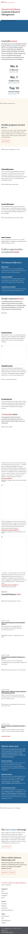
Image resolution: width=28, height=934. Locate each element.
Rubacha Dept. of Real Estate (7, 910)
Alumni (2, 891)
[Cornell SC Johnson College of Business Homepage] (14, 883)
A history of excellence (6, 277)
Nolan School (4, 905)
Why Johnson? (4, 267)
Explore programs (5, 141)
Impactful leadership (6, 333)
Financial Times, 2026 (13, 72)
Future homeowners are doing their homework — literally (13, 726)
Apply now (12, 872)
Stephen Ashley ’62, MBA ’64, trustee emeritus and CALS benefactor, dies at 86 (13, 692)
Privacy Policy (4, 930)
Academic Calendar (5, 916)
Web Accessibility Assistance (7, 932)
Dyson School (4, 903)
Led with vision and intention (8, 287)
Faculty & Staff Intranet (5, 920)
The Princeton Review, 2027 (13, 82)
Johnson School (4, 908)
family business (18, 783)
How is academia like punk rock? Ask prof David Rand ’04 (13, 623)
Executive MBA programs (7, 204)
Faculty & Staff (4, 895)
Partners (3, 897)
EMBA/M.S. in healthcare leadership (8, 793)
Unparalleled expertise (7, 366)
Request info (4, 872)
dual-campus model (21, 793)
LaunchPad (3, 922)
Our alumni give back (6, 399)
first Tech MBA (19, 791)
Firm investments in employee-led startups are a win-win (13, 657)
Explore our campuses (6, 847)
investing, (13, 783)
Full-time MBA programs (7, 169)
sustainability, (8, 783)
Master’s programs (6, 237)
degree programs (18, 766)
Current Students (4, 893)
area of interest (18, 776)
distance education (10, 791)
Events (2, 918)
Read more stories (5, 736)
